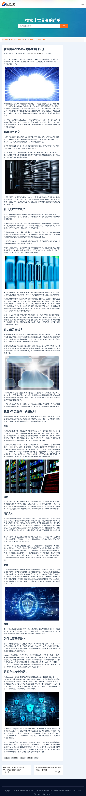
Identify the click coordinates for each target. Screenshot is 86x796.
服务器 (30, 758)
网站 (36, 758)
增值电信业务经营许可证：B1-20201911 (67, 790)
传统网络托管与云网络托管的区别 (37, 40)
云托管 (7, 758)
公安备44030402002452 (45, 790)
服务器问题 (14, 40)
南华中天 (5, 39)
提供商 (23, 758)
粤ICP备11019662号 (29, 790)
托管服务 (14, 758)
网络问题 (21, 40)
